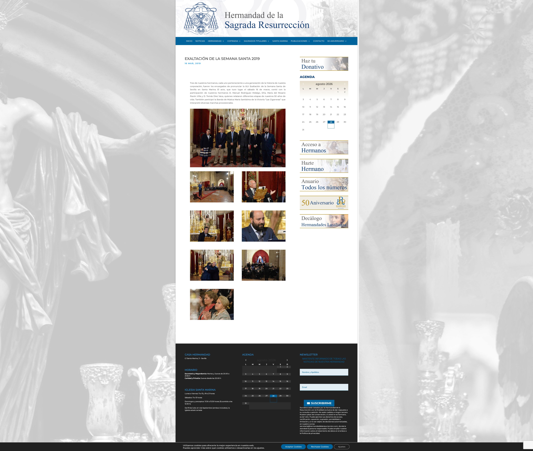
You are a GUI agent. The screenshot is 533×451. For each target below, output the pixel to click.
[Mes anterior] (303, 84)
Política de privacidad (311, 433)
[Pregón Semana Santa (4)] (264, 241)
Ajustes (341, 446)
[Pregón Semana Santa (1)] (212, 201)
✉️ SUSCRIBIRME (319, 403)
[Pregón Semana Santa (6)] (264, 280)
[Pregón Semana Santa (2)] (264, 201)
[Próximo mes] (344, 84)
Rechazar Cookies (320, 446)
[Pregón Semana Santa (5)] (212, 280)
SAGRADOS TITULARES (255, 41)
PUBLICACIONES (299, 41)
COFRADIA (232, 41)
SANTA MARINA (280, 41)
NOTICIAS (200, 41)
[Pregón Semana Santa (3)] (212, 241)
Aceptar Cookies (293, 446)
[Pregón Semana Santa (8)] (212, 319)
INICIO (189, 41)
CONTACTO (318, 41)
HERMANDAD (215, 41)
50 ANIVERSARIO (335, 41)
